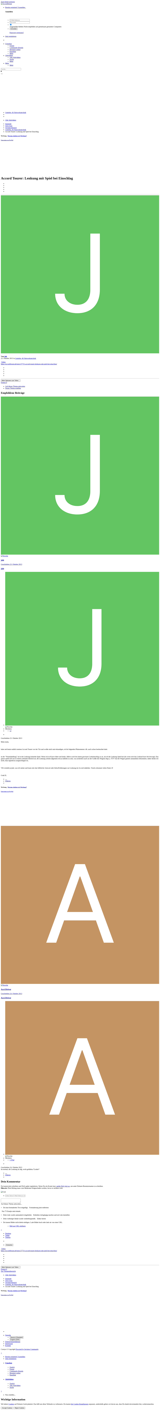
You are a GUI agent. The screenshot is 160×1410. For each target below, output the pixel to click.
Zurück (12, 1367)
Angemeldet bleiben (16, 27)
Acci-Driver (6, 989)
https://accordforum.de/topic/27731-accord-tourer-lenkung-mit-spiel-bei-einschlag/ (29, 364)
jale (5, 356)
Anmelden (13, 29)
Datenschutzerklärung (12, 1342)
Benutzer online (15, 50)
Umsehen (8, 44)
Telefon (7, 1237)
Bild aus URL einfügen (18, 1226)
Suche (12, 59)
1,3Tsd (12, 1160)
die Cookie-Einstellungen (79, 1404)
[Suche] (2, 73)
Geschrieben (11, 564)
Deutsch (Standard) (16, 1337)
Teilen (3, 362)
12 (10, 731)
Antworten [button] (9, 1245)
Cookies (11, 1404)
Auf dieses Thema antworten (15, 386)
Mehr (11, 53)
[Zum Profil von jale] (80, 353)
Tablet (7, 1235)
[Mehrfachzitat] (6, 779)
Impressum (9, 1344)
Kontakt (8, 1346)
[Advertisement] (80, 91)
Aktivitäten (9, 55)
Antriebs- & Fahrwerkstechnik (25, 358)
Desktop (8, 1233)
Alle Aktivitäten (15, 57)
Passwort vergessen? (17, 33)
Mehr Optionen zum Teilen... (11, 380)
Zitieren (8, 781)
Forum (12, 46)
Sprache (8, 1335)
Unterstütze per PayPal (7, 140)
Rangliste (13, 51)
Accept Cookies (7, 1408)
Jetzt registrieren (10, 36)
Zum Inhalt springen (8, 2)
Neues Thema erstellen (13, 388)
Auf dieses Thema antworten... (11, 1204)
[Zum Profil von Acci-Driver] (80, 983)
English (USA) (14, 1339)
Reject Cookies (19, 1408)
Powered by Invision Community (27, 1349)
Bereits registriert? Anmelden (15, 7)
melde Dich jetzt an (63, 1186)
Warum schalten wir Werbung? (17, 136)
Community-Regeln (16, 48)
